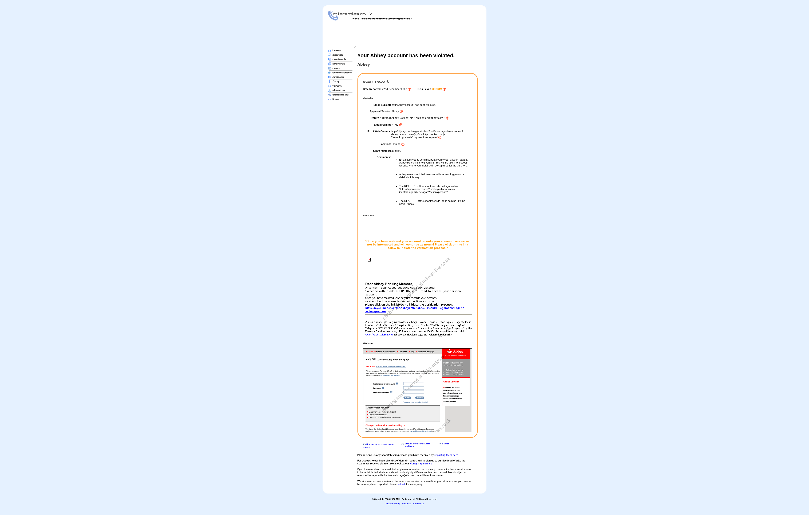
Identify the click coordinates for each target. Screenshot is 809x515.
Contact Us (418, 503)
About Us (406, 503)
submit (401, 484)
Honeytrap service (421, 463)
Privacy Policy (392, 503)
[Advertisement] (404, 33)
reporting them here (446, 455)
